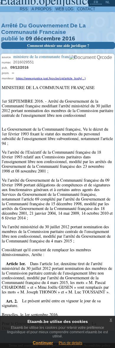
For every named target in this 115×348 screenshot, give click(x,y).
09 (29, 38)
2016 (68, 38)
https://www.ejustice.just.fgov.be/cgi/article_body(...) (51, 78)
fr (96, 2)
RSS (24, 9)
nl (108, 2)
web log (64, 9)
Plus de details (70, 343)
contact (86, 9)
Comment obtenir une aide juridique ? (58, 45)
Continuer (43, 342)
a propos (42, 9)
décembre (47, 38)
